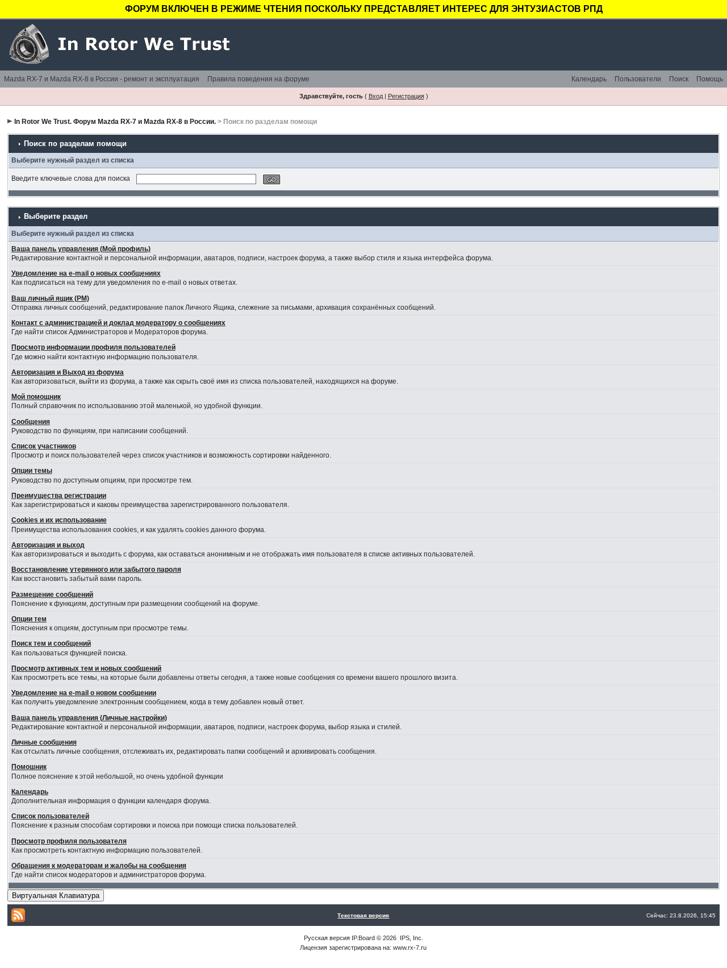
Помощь (709, 79)
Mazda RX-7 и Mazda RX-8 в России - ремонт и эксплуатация (101, 79)
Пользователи (638, 79)
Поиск (678, 79)
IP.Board (363, 937)
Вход (376, 96)
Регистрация (406, 96)
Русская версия (327, 937)
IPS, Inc (410, 937)
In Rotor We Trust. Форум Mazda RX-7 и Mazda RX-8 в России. (115, 122)
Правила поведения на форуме (258, 79)
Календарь (589, 79)
